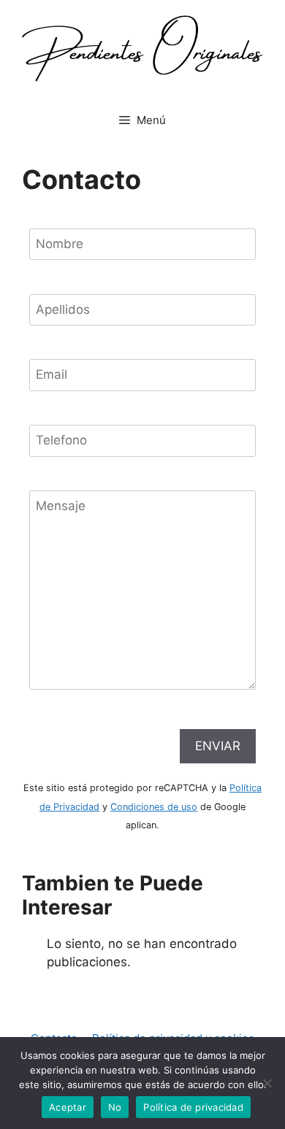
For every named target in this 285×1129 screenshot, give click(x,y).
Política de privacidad (193, 1107)
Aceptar (67, 1107)
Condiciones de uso (153, 806)
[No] (266, 1083)
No (115, 1107)
